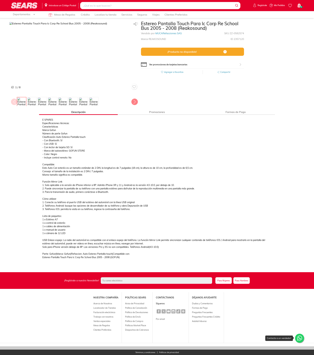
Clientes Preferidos (176, 14)
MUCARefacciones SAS (168, 33)
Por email (160, 319)
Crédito (85, 14)
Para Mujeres (223, 280)
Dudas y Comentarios (202, 303)
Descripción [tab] (78, 112)
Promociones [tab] (157, 112)
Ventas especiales (101, 321)
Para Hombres (241, 280)
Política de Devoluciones (136, 312)
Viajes (156, 14)
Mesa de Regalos (64, 14)
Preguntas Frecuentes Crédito (206, 316)
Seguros (142, 14)
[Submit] (236, 5)
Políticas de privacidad (169, 352)
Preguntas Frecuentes (202, 312)
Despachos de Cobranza (137, 329)
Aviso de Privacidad (134, 303)
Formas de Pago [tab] (236, 112)
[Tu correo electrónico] (157, 280)
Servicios (126, 14)
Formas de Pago (200, 308)
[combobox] (160, 5)
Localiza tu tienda (105, 14)
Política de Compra (134, 321)
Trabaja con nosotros (103, 316)
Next (134, 101)
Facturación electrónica (104, 312)
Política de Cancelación (136, 308)
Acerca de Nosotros (102, 303)
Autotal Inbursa (199, 321)
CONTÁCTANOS (165, 297)
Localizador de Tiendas (104, 308)
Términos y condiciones (145, 352)
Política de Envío (133, 316)
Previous (14, 101)
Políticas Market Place (135, 325)
